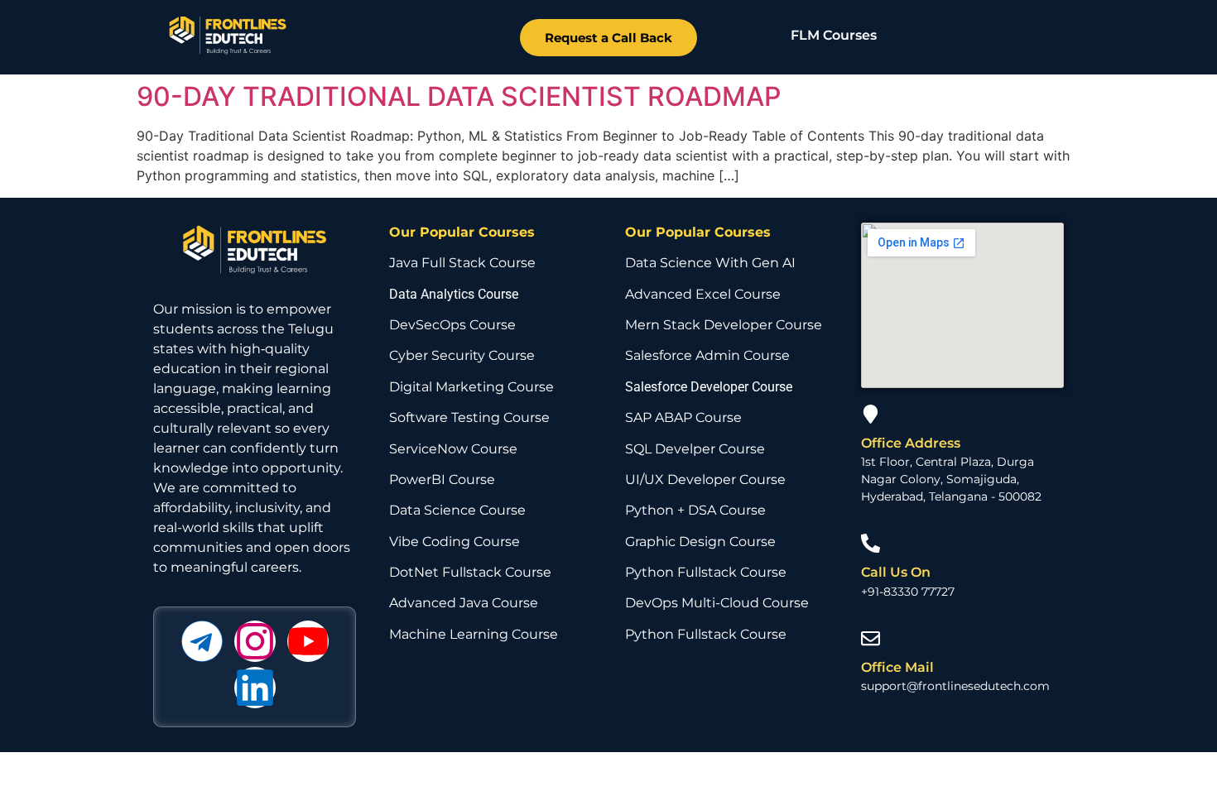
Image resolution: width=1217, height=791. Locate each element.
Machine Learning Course (473, 634)
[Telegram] (202, 641)
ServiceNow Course (453, 449)
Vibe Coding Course (454, 541)
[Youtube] (308, 641)
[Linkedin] (255, 687)
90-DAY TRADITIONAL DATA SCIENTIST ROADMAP (459, 96)
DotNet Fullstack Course (470, 572)
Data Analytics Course (453, 294)
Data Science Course (457, 510)
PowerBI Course (442, 479)
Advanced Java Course (463, 603)
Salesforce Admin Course (707, 355)
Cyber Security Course (462, 355)
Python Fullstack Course (705, 572)
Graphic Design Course (700, 541)
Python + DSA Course (695, 510)
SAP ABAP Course (683, 417)
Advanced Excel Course (703, 294)
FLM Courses (834, 35)
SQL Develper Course (695, 449)
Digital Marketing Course (471, 387)
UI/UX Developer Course (705, 479)
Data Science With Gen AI (710, 263)
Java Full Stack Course (462, 263)
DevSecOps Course (452, 325)
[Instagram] (255, 641)
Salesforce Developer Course (708, 387)
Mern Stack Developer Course (723, 325)
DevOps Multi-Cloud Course (717, 603)
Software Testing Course (469, 417)
